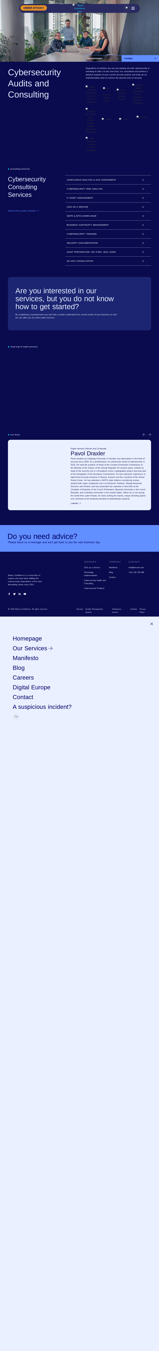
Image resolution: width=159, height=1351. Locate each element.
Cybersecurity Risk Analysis (85, 189)
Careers (23, 677)
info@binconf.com (136, 567)
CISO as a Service (77, 207)
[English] (127, 8)
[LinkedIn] (19, 594)
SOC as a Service (92, 567)
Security (79, 609)
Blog (111, 572)
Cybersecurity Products (94, 588)
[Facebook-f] (9, 594)
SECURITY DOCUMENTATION (82, 243)
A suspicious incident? (42, 707)
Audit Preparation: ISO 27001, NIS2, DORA (91, 252)
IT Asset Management (80, 198)
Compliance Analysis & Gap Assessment (91, 180)
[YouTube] (25, 594)
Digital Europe (31, 687)
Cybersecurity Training (82, 234)
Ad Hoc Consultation (80, 261)
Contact (112, 577)
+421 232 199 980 (136, 572)
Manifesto (113, 567)
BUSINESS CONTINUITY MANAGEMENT (88, 225)
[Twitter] (14, 594)
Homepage (27, 638)
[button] (108, 179)
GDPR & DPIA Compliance (82, 216)
